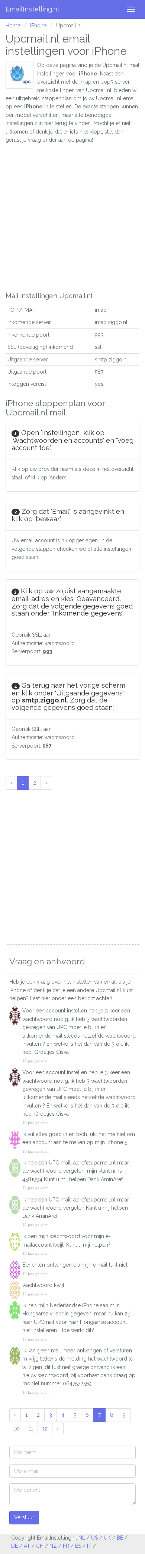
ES (78, 1546)
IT (89, 1546)
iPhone (38, 25)
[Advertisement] (72, 216)
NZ (53, 1546)
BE (120, 1538)
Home (13, 25)
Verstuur (24, 1517)
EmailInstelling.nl (32, 9)
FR (66, 1546)
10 (16, 1429)
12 (45, 1429)
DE (14, 1546)
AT (27, 1546)
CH (40, 1546)
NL (81, 1538)
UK (107, 1538)
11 (31, 1429)
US (94, 1538)
